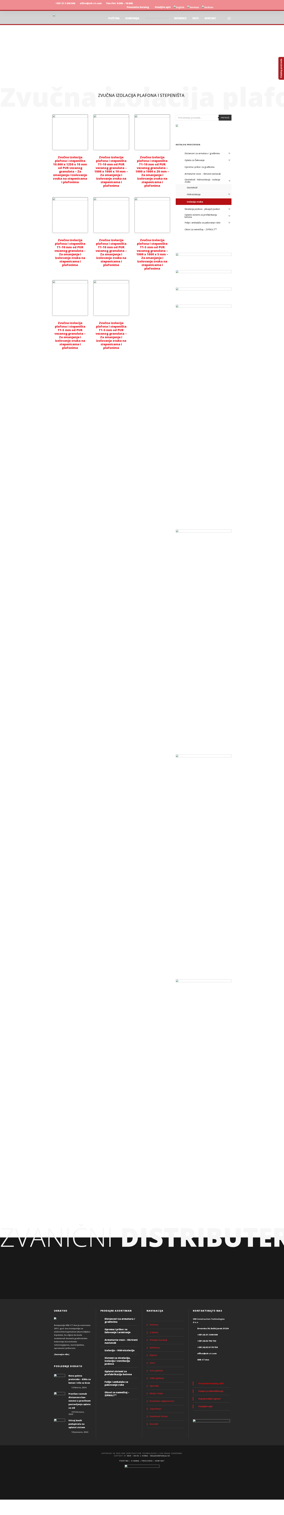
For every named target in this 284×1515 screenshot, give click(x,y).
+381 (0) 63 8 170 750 (207, 1347)
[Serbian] (207, 7)
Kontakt (154, 1424)
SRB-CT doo (203, 1359)
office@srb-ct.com (91, 3)
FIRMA (145, 1456)
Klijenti (153, 1355)
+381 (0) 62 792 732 (206, 1341)
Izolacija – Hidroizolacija (119, 1350)
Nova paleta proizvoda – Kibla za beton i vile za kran (79, 1379)
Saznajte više (62, 1354)
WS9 (129, 1456)
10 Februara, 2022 (76, 1413)
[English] (179, 7)
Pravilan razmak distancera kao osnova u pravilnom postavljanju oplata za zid (79, 1400)
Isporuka (154, 1385)
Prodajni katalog (158, 1339)
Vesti (152, 1362)
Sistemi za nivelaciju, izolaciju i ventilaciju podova (117, 1360)
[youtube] (230, 7)
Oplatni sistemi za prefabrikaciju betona (118, 1373)
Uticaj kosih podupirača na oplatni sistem (76, 1424)
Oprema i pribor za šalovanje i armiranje (117, 1331)
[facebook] (225, 7)
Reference (155, 1347)
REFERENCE (180, 18)
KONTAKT (210, 18)
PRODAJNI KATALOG (156, 18)
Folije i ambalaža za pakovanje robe (116, 1383)
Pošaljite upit (162, 7)
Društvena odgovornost (162, 1401)
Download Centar (159, 1416)
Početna (154, 1324)
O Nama (154, 1332)
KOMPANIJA (132, 18)
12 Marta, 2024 (79, 1387)
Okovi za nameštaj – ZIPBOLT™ (117, 1394)
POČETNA (113, 18)
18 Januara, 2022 (79, 1432)
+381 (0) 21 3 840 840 (207, 1334)
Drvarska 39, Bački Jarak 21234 (213, 1328)
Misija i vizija (156, 1393)
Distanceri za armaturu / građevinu (120, 1320)
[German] (193, 7)
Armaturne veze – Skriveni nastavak (121, 1341)
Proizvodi (147, 1461)
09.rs (136, 1456)
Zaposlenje (155, 1408)
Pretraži (225, 117)
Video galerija (157, 1378)
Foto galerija (156, 1370)
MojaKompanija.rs (160, 1456)
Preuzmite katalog (137, 7)
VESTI (195, 18)
